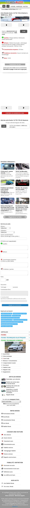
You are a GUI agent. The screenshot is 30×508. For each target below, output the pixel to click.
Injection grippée (16, 315)
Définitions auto (8, 472)
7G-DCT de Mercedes (21, 171)
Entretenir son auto (9, 465)
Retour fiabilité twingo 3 (7, 326)
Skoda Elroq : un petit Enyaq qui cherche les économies (12, 391)
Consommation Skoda (9, 420)
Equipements (6, 372)
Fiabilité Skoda (7, 426)
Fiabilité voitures (8, 447)
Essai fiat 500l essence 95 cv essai (9, 324)
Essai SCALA (6, 354)
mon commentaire (15, 305)
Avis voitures (7, 434)
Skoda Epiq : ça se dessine (13, 379)
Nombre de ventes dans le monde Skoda (12, 382)
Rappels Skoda (10, 394)
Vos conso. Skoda (8, 486)
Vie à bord (6, 365)
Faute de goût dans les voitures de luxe (10, 317)
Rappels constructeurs (10, 457)
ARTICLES (19, 6)
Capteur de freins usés (7, 313)
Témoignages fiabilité (10, 451)
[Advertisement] (15, 89)
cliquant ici (15, 506)
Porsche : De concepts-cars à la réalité (22, 188)
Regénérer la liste (15, 217)
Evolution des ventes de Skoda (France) (12, 386)
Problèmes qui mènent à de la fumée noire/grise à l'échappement (7, 190)
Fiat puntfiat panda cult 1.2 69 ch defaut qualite (12, 322)
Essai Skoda (6, 417)
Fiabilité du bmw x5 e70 (7, 319)
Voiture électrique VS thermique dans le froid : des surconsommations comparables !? (7, 208)
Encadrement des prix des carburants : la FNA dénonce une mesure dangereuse (22, 208)
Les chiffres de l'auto (9, 475)
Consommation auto (9, 444)
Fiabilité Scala (6, 367)
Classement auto (8, 441)
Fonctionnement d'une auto (11, 468)
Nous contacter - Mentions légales (15, 495)
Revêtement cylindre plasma (19, 313)
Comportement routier (9, 363)
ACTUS (26, 6)
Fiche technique (7, 356)
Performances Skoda (8, 413)
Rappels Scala (6, 369)
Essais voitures (8, 438)
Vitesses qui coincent (6, 315)
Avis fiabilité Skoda (9, 483)
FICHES (13, 6)
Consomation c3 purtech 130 (20, 319)
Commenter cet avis (15, 64)
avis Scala (6, 358)
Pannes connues (8, 454)
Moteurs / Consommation (10, 360)
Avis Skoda (6, 423)
